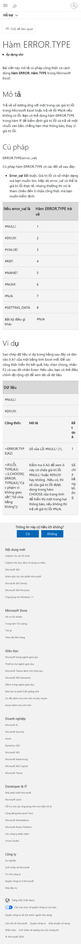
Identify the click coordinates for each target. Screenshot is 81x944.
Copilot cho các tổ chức (17, 555)
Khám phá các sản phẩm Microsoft (23, 576)
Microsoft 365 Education (18, 677)
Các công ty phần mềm (17, 833)
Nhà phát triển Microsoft (18, 792)
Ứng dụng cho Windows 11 (19, 597)
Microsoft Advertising (16, 759)
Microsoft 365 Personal (17, 590)
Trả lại (8, 630)
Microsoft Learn (13, 799)
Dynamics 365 (12, 745)
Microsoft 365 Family (16, 583)
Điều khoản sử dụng (59, 923)
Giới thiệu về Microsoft (17, 867)
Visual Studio (12, 840)
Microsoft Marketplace (17, 820)
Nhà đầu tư (11, 888)
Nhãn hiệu (10, 930)
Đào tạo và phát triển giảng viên (22, 691)
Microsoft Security (14, 731)
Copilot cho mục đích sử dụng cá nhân (25, 562)
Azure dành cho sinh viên (18, 705)
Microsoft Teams (14, 773)
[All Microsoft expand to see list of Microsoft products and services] (5, 6)
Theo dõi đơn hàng (15, 637)
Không (52, 533)
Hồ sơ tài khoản (13, 616)
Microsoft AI (11, 724)
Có (28, 533)
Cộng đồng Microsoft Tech (19, 813)
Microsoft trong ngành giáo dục (21, 657)
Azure (8, 738)
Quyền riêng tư (38, 923)
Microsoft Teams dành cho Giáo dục (24, 670)
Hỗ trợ (8, 15)
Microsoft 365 (12, 569)
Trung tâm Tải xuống (16, 623)
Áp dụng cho (14, 54)
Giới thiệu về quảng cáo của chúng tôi (39, 930)
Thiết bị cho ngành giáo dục (19, 664)
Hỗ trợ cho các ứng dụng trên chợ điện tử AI (28, 806)
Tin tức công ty (13, 874)
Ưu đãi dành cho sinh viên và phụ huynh (26, 698)
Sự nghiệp (10, 860)
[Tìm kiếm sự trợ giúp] (15, 5)
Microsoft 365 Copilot (16, 766)
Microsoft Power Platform (18, 827)
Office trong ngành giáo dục (19, 684)
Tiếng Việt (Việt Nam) (23, 900)
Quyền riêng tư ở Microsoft (19, 881)
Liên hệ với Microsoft (16, 923)
